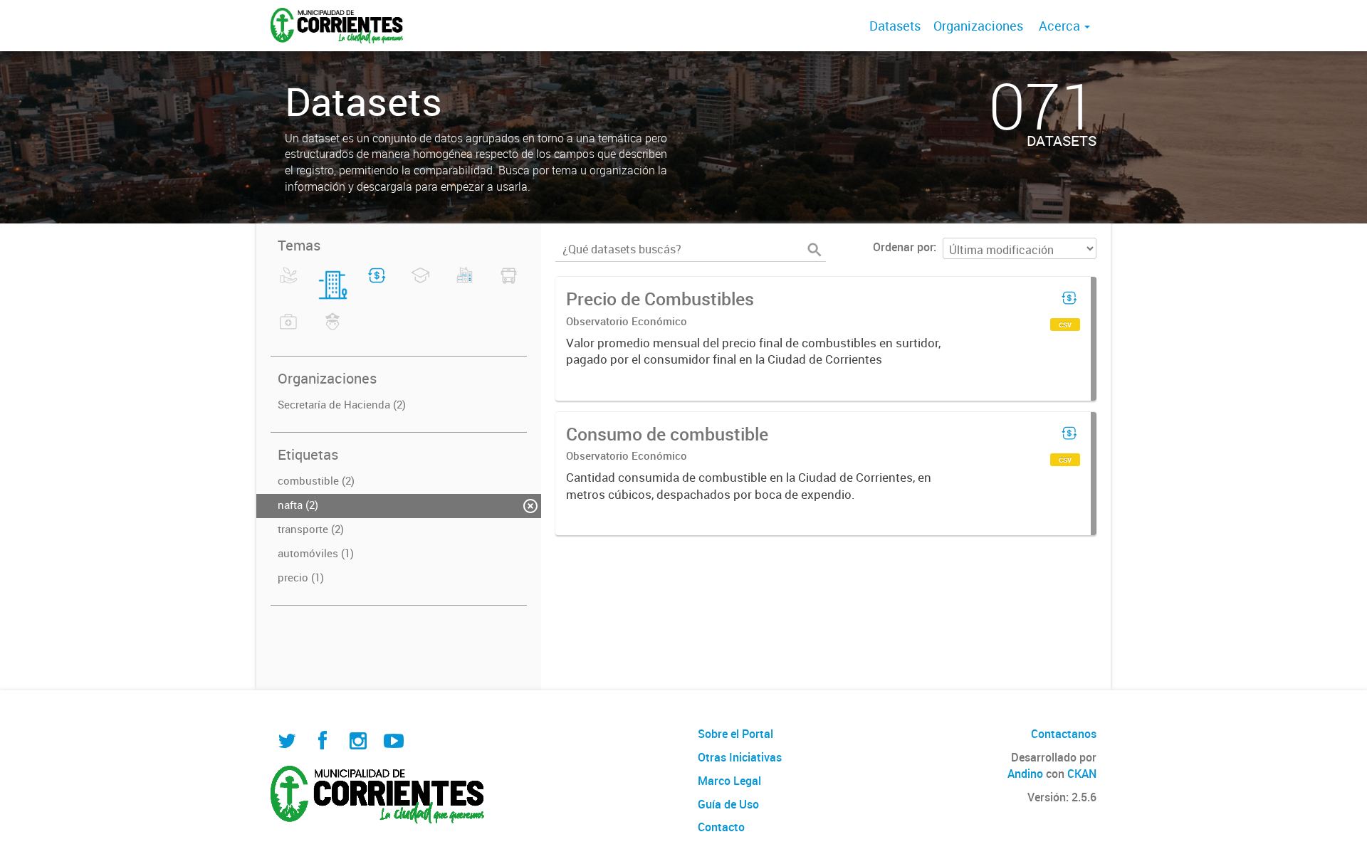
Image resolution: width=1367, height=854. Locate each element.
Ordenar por (903, 247)
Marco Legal (729, 781)
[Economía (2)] (377, 284)
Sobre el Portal (735, 734)
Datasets (895, 25)
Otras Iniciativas (740, 757)
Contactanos (1063, 734)
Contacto (721, 827)
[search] (814, 250)
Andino (1025, 773)
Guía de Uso (728, 804)
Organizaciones (978, 25)
